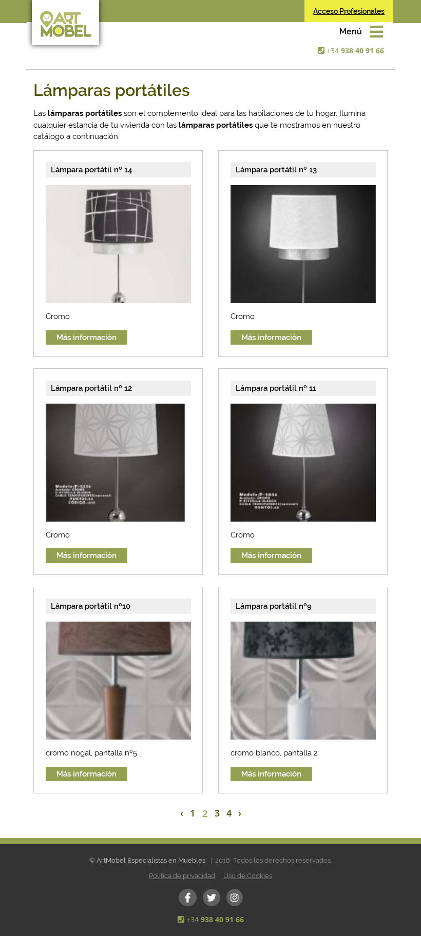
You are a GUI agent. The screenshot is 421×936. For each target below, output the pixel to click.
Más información (86, 337)
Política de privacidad (182, 876)
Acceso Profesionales (349, 11)
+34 (355, 50)
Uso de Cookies (247, 876)
